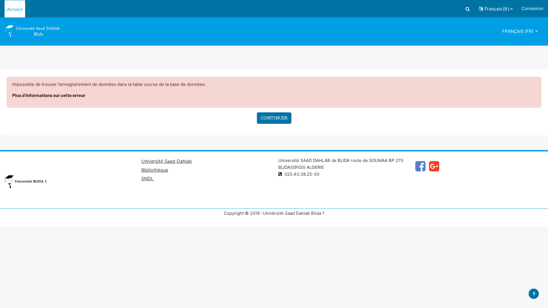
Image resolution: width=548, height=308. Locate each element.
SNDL (147, 178)
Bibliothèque (154, 170)
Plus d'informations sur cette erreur (48, 95)
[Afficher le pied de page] (534, 294)
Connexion (532, 8)
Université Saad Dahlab (166, 161)
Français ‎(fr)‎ (518, 31)
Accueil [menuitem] (15, 9)
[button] (467, 9)
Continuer (274, 118)
